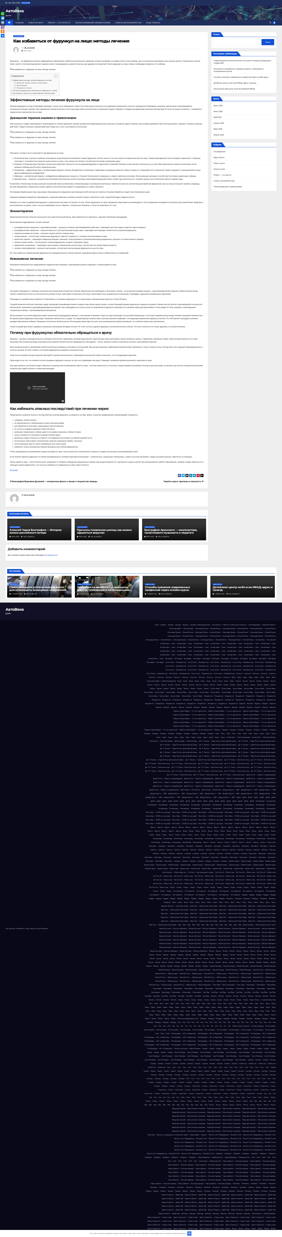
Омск (151, 1003)
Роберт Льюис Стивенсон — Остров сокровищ (247, 1026)
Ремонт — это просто (59, 23)
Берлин (219, 685)
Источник (14, 470)
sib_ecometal (29, 48)
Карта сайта (272, 842)
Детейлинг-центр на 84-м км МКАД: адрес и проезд (235, 83)
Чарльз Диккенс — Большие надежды (235, 1161)
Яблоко (227, 1228)
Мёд (179, 925)
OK (189, 1233)
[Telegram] (2, 18)
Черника (251, 1187)
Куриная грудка (234, 861)
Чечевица (207, 1191)
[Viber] (2, 27)
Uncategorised (18, 36)
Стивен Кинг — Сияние (199, 1086)
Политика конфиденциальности (188, 1018)
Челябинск (236, 1183)
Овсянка (214, 996)
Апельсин (239, 673)
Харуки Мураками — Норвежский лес (210, 1157)
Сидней (273, 1067)
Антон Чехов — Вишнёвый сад (176, 662)
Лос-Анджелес (178, 891)
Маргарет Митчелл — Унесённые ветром (174, 906)
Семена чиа (243, 1063)
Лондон (172, 887)
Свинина (250, 1060)
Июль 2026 (218, 106)
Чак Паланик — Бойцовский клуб (210, 1161)
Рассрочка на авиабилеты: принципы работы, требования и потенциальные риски (103, 590)
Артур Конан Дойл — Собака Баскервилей (161, 681)
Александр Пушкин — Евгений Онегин (208, 628)
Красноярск (253, 853)
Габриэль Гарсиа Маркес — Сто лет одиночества (189, 711)
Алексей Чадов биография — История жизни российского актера (35, 531)
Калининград (157, 838)
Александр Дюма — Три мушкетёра (181, 628)
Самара (204, 1048)
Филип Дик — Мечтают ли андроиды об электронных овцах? (168, 1135)
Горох (217, 733)
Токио (183, 1097)
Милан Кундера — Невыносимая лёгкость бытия (259, 925)
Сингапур (241, 1071)
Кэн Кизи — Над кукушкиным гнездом (200, 872)
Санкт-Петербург (179, 1052)
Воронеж (242, 703)
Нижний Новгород (215, 966)
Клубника (188, 853)
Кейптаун (272, 846)
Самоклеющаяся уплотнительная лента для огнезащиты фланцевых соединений (37, 589)
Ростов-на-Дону (270, 1026)
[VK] (2, 22)
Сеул (169, 1067)
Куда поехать (153, 23)
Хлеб (253, 1157)
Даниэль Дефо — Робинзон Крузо (186, 741)
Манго (174, 902)
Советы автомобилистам (128, 23)
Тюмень (266, 1097)
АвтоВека (15, 11)
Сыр (265, 1093)
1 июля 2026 (220, 594)
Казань (260, 831)
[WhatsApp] (2, 13)
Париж (153, 1007)
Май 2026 (218, 117)
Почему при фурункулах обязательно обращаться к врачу (35, 90)
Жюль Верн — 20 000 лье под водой (158, 812)
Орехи (267, 1003)
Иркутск (153, 827)
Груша (256, 733)
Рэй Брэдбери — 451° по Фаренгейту (183, 1033)
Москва (232, 955)
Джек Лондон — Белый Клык (190, 790)
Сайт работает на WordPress (15, 928)
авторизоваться (51, 555)
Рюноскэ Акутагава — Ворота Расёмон (187, 1048)
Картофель (153, 846)
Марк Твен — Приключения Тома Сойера (203, 906)
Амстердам (169, 658)
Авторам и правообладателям (200, 625)
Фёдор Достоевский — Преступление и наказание (188, 1108)
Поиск (216, 34)
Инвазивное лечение (24, 88)
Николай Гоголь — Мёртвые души (264, 970)
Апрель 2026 (219, 123)
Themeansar (44, 928)
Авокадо (163, 625)
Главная (19, 23)
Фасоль (211, 1105)
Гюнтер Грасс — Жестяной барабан (238, 737)
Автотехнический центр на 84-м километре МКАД (234, 89)
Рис (178, 1026)
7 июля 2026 (84, 594)
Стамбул (151, 1082)
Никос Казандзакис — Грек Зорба (209, 985)
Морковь (166, 955)
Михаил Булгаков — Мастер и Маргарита (173, 928)
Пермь (151, 1015)
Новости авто (35, 23)
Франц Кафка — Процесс (198, 1135)
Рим (179, 1022)
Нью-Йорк (206, 992)
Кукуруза (177, 861)
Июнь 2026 (218, 111)
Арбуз (234, 677)
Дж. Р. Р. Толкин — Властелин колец (236, 760)
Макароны (229, 898)
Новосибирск (250, 985)
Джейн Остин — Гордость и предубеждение (261, 775)
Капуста (206, 842)
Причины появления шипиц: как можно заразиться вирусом (104, 531)
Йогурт (185, 831)
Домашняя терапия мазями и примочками (32, 83)
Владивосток (208, 696)
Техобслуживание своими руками (92, 23)
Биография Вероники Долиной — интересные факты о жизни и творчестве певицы (54, 481)
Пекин (268, 1007)
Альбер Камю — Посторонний (266, 640)
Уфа (251, 1101)
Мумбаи (251, 962)
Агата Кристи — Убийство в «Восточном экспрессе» (229, 625)
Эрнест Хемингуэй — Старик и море (159, 1217)
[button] (270, 23)
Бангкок (238, 681)
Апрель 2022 (219, 135)
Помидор (203, 1018)
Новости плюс (219, 169)
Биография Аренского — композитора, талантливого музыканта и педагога (170, 531)
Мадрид (244, 895)
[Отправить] (2, 36)
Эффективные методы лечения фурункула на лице (32, 80)
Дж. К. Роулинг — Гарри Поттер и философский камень (218, 741)
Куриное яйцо (173, 868)
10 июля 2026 (17, 594)
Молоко (211, 951)
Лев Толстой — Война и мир (224, 872)
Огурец (180, 1000)
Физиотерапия (22, 85)
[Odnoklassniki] (2, 31)
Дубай (239, 797)
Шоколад (184, 1213)
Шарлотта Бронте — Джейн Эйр (172, 1195)
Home (157, 625)
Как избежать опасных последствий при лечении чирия (34, 93)
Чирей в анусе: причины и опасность (182, 481)
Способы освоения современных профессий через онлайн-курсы (241, 77)
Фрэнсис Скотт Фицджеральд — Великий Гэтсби (225, 1135)
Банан (179, 681)
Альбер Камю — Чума (167, 643)
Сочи (187, 1078)
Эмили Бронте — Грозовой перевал (264, 1213)
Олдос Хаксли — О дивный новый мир (263, 1000)
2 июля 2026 (152, 594)
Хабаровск (219, 1153)
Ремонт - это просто (84, 584)
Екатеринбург (260, 801)
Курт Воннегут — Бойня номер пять (174, 872)
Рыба (157, 1033)
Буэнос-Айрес (215, 688)
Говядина (217, 730)
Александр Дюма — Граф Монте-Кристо (262, 625)
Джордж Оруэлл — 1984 (231, 790)
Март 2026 (218, 129)
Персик (266, 1015)
